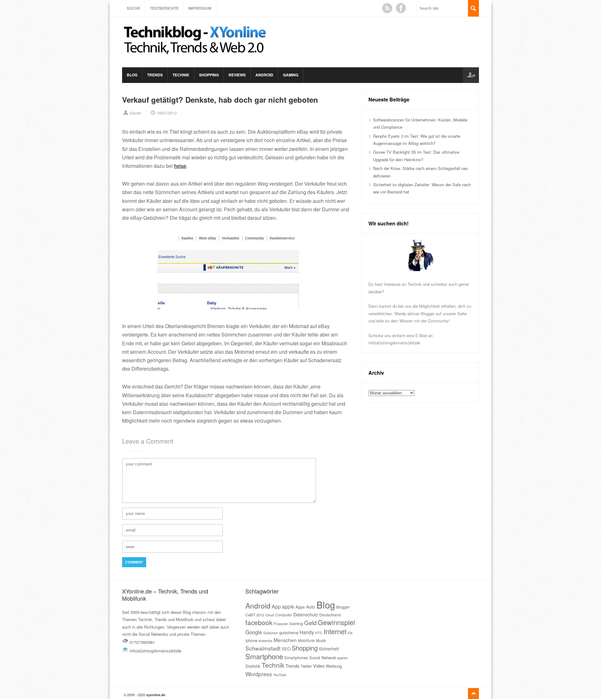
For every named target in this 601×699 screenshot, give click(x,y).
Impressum (199, 8)
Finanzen (281, 623)
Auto (310, 607)
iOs (350, 632)
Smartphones (296, 657)
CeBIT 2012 (254, 614)
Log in (471, 75)
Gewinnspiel (336, 622)
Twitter (306, 666)
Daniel (135, 113)
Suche (133, 8)
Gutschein (270, 632)
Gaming (290, 75)
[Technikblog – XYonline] (196, 57)
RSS (387, 8)
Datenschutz (305, 614)
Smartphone (264, 656)
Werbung (334, 666)
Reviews (237, 75)
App (276, 606)
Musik (321, 640)
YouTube (279, 674)
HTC (318, 632)
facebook (258, 622)
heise (180, 165)
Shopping (209, 75)
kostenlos (265, 640)
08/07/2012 (167, 113)
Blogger (343, 606)
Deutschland (330, 614)
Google (253, 632)
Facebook (401, 8)
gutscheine (288, 632)
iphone (251, 640)
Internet (335, 631)
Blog (132, 75)
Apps (300, 607)
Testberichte (164, 8)
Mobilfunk (306, 640)
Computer (283, 614)
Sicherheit (329, 648)
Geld (310, 623)
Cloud (269, 614)
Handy (307, 632)
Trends (155, 75)
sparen (342, 657)
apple (288, 606)
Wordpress (258, 674)
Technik (180, 75)
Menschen (285, 639)
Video (319, 665)
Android (264, 75)
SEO (286, 649)
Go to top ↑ (473, 693)
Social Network (322, 657)
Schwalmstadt (262, 648)
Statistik (252, 666)
